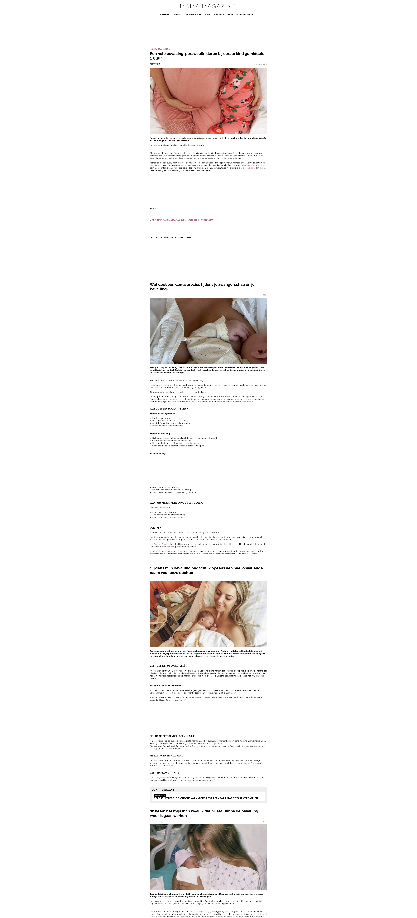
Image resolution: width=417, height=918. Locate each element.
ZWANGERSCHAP (193, 14)
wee (181, 237)
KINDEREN (219, 14)
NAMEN (177, 14)
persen (173, 237)
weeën (188, 237)
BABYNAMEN (160, 795)
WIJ (156, 208)
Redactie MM (155, 64)
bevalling (164, 237)
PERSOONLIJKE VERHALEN (240, 14)
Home (153, 49)
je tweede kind (248, 168)
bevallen (154, 237)
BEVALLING (162, 49)
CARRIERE (164, 14)
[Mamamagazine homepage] (208, 10)
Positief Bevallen (162, 544)
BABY (207, 14)
